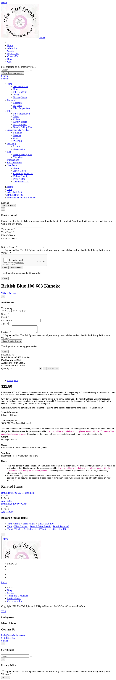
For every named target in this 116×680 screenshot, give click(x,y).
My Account (13, 53)
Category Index (14, 601)
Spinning (11, 100)
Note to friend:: (9, 247)
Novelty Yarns (20, 97)
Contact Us (12, 56)
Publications (13, 160)
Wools (16, 116)
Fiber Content (19, 92)
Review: (6, 332)
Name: (5, 314)
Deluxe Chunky (21, 176)
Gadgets (17, 138)
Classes (10, 51)
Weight (16, 94)
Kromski (17, 102)
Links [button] (4, 582)
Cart (9, 61)
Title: (4, 323)
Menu (12, 73)
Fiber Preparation (21, 108)
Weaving (17, 141)
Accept (5, 677)
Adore (16, 168)
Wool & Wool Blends (40, 526)
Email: (5, 317)
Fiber (9, 111)
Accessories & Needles (18, 130)
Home (10, 45)
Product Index (14, 598)
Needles (17, 135)
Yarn (9, 83)
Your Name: (8, 229)
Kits (9, 151)
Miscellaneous (20, 124)
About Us (12, 48)
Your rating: (7, 308)
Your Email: (7, 232)
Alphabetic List (20, 86)
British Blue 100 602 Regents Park (17, 493)
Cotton (16, 119)
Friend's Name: (9, 235)
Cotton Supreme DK (23, 173)
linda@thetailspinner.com (13, 635)
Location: (6, 320)
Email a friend (8, 206)
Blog (9, 59)
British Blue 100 (45, 523)
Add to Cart (53, 368)
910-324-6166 (8, 638)
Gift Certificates (14, 162)
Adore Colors (19, 170)
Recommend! (16, 268)
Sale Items (12, 165)
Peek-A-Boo (19, 179)
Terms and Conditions (17, 595)
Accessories (19, 149)
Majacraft (17, 105)
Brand (16, 89)
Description (12, 380)
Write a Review (8, 293)
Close (4, 268)
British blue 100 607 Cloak (14, 503)
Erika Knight (29, 523)
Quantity (5, 368)
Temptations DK (21, 181)
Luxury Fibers (20, 122)
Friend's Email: (9, 238)
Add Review (15, 341)
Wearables (18, 157)
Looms (16, 146)
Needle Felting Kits (22, 127)
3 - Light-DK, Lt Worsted (36, 529)
